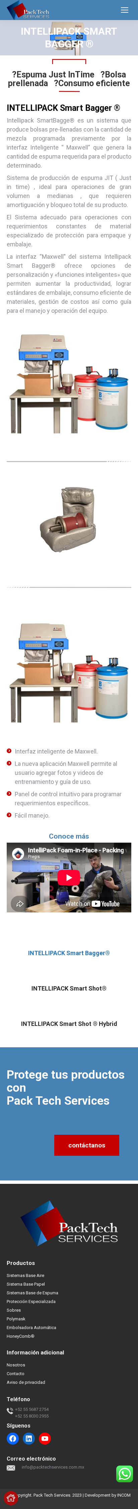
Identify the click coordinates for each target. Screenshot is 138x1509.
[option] (69, 520)
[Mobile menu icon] (124, 10)
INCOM (124, 1495)
